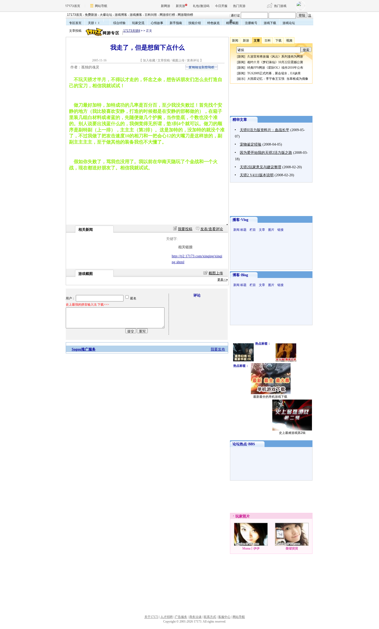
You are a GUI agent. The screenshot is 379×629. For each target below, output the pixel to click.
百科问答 (151, 15)
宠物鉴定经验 (250, 144)
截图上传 (178, 60)
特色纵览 (213, 23)
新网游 (165, 6)
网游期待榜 (185, 15)
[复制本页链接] (201, 69)
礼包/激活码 (201, 6)
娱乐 (241, 79)
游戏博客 (121, 15)
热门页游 (239, 6)
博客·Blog (240, 275)
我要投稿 (185, 229)
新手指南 (176, 23)
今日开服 (221, 6)
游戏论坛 (289, 23)
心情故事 (157, 23)
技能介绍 (194, 23)
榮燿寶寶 (292, 548)
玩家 (239, 516)
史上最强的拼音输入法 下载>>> (87, 304)
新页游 (180, 6)
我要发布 (218, 349)
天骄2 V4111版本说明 (257, 175)
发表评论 (193, 60)
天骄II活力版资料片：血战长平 (264, 130)
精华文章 (240, 120)
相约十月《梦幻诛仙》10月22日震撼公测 (275, 62)
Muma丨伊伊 (251, 548)
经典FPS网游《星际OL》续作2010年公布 (275, 67)
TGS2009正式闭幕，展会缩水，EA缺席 (274, 73)
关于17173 (151, 617)
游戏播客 (136, 15)
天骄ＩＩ (94, 23)
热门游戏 (280, 6)
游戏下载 (270, 23)
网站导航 (101, 6)
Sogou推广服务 (84, 349)
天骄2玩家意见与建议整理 (260, 167)
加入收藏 (149, 60)
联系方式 (210, 617)
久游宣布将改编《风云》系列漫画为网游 (275, 56)
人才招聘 (166, 617)
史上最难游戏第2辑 (292, 433)
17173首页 (72, 6)
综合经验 (119, 23)
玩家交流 (138, 23)
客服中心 (224, 617)
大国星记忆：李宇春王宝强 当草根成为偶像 (277, 79)
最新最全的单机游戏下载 (270, 397)
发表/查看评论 (211, 229)
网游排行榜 (167, 15)
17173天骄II (131, 31)
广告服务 (181, 617)
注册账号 (251, 23)
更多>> (222, 279)
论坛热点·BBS (244, 444)
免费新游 (91, 15)
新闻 (241, 56)
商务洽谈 (195, 617)
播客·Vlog (240, 220)
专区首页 (75, 23)
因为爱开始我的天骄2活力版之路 (266, 153)
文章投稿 (75, 31)
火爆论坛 (106, 15)
